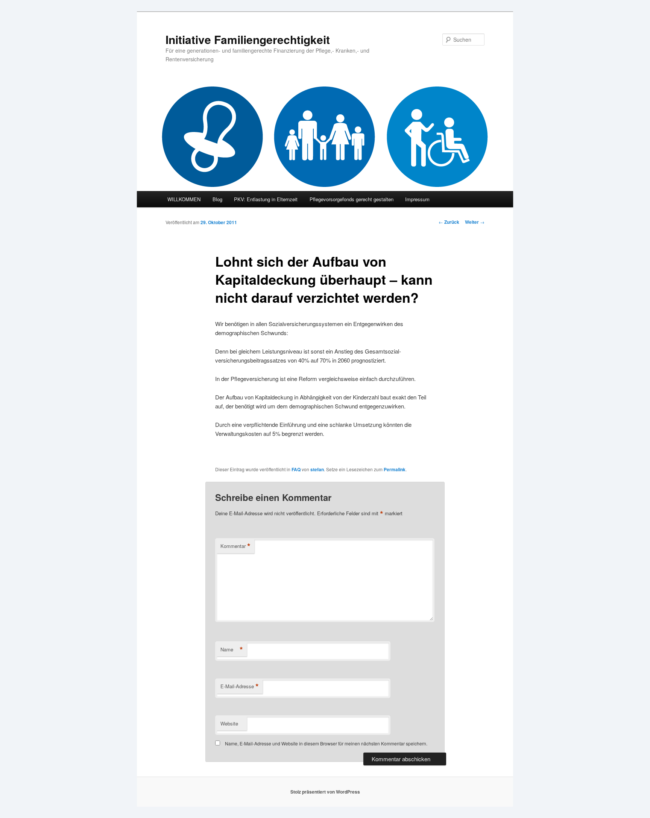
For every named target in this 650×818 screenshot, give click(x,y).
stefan (317, 469)
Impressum (417, 199)
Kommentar (235, 546)
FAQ (296, 469)
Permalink (394, 469)
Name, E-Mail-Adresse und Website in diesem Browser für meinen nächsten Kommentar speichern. (326, 743)
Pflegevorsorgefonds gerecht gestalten (351, 199)
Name (231, 649)
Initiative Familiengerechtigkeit (248, 39)
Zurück (449, 222)
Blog (217, 199)
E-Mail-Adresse (239, 686)
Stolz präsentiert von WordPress (325, 791)
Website (229, 723)
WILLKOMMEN (183, 199)
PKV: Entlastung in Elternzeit (266, 199)
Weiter (474, 222)
